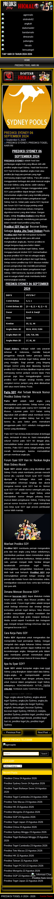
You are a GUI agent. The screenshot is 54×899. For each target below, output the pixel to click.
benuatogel (18, 707)
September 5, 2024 (16, 140)
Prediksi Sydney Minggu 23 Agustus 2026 (25, 832)
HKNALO (32, 711)
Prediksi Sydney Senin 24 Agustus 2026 (24, 783)
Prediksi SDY (11, 234)
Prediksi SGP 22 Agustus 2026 (19, 876)
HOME (27, 60)
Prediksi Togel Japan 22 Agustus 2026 (23, 881)
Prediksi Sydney (25, 216)
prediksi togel (28, 714)
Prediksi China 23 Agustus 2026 (20, 827)
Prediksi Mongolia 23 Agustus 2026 (22, 812)
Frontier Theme (46, 896)
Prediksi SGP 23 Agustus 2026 (19, 817)
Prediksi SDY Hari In (16, 226)
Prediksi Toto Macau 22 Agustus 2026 (23, 850)
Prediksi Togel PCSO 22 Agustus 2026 (23, 866)
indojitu (42, 711)
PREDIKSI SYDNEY (16, 143)
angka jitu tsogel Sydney (30, 704)
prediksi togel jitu (20, 721)
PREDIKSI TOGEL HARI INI (27, 65)
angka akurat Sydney (21, 697)
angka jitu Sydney (27, 700)
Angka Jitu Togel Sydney (28, 231)
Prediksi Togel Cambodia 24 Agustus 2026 (25, 797)
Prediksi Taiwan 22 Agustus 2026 (21, 860)
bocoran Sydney (33, 707)
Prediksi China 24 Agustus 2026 (20, 778)
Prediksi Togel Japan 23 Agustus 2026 (23, 822)
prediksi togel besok (22, 718)
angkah (8, 707)
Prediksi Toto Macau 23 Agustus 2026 (23, 802)
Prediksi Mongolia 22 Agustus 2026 (22, 871)
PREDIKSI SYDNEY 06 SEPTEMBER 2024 (18, 134)
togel (47, 668)
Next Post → (44, 732)
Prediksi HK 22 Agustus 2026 (19, 855)
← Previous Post (11, 732)
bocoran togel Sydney (15, 711)
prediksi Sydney (12, 714)
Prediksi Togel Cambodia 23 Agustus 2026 (25, 845)
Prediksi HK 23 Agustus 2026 (19, 807)
